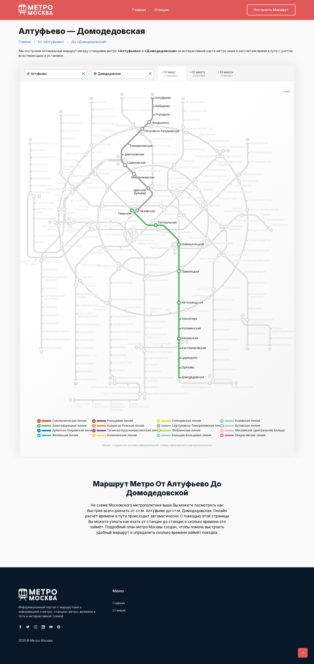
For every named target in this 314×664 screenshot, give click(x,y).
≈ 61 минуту (197, 73)
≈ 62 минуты (225, 73)
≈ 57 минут (169, 73)
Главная (139, 10)
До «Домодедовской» (89, 42)
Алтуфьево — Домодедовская (82, 31)
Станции (161, 10)
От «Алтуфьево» (51, 42)
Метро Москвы (41, 640)
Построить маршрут (271, 10)
